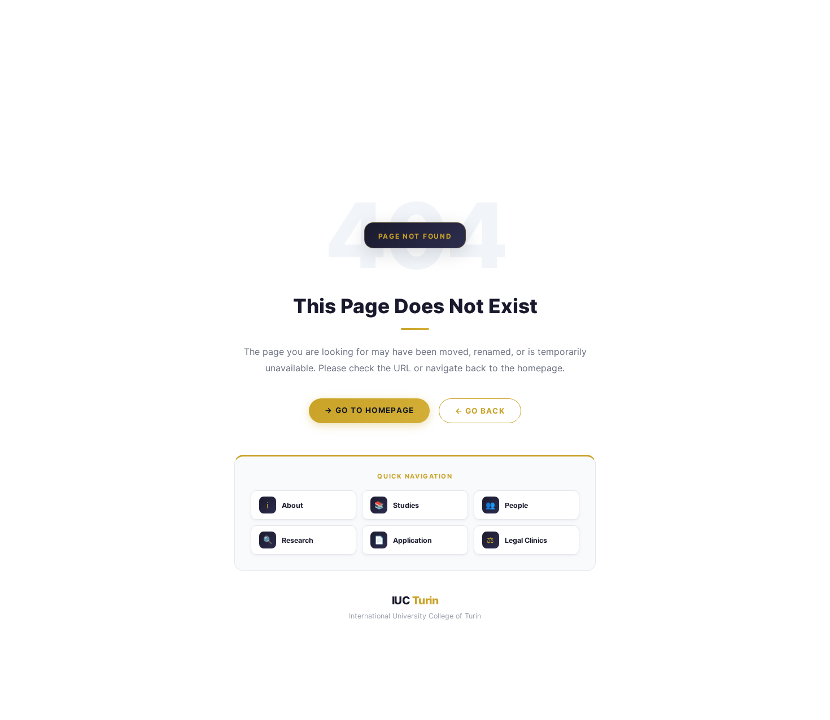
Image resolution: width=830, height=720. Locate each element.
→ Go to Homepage (369, 410)
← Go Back (480, 410)
